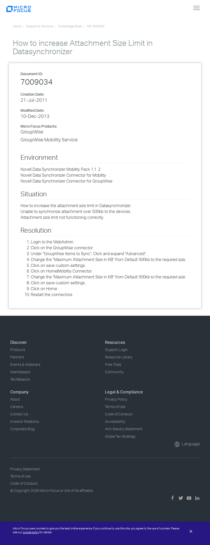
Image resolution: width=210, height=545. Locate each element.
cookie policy (31, 532)
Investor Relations (24, 421)
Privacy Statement (25, 469)
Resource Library (118, 357)
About (15, 399)
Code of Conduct (118, 414)
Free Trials (113, 364)
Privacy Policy (116, 399)
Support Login (116, 349)
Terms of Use (115, 406)
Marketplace (20, 372)
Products (17, 349)
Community (114, 372)
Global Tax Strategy (120, 436)
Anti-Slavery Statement (123, 429)
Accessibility (115, 421)
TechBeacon (20, 379)
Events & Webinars (25, 364)
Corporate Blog (22, 429)
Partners (17, 357)
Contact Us (19, 414)
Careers (16, 406)
